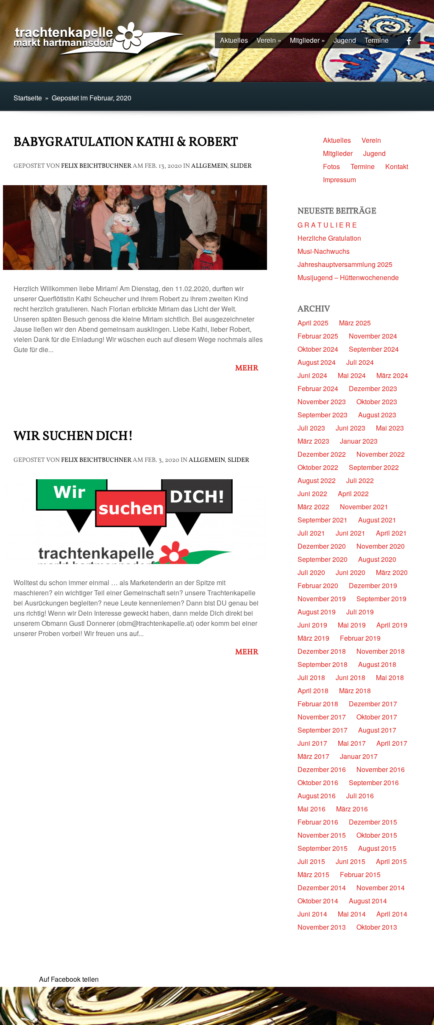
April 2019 (391, 625)
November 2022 (380, 454)
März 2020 (392, 572)
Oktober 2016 (318, 782)
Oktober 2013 (376, 927)
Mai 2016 (312, 809)
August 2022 (317, 480)
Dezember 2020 (322, 546)
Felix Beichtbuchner (96, 166)
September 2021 (323, 520)
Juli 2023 (311, 428)
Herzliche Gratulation (329, 238)
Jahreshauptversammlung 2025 (345, 264)
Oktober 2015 (376, 835)
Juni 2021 (350, 533)
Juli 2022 (360, 480)
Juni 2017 (312, 743)
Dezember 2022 (322, 454)
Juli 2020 (311, 572)
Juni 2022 (312, 493)
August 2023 (377, 414)
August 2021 (377, 520)
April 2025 (313, 323)
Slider (241, 166)
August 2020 (377, 559)
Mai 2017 (352, 743)
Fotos (331, 166)
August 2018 (377, 664)
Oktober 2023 (376, 401)
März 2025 (355, 323)
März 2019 (313, 638)
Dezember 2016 (322, 769)
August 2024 (317, 362)
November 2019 (322, 598)
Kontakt (396, 166)
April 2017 (391, 743)
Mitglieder (307, 40)
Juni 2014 (312, 914)
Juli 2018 (311, 677)
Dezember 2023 (373, 388)
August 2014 (368, 901)
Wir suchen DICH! (73, 436)
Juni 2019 (312, 625)
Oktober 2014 (318, 901)
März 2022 (313, 506)
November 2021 (364, 506)
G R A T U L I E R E (327, 225)
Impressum (339, 179)
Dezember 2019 (373, 585)
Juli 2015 (311, 861)
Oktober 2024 (318, 349)
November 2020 (380, 546)
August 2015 (377, 848)
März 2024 (392, 375)
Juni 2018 (350, 677)
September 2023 (323, 414)
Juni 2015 (350, 861)
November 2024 (373, 336)
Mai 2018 (390, 677)
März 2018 (355, 690)
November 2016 (380, 769)
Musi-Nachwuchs (324, 251)
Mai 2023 (390, 428)
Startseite (28, 98)
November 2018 (380, 651)
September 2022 (374, 467)
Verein (268, 40)
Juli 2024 (360, 362)
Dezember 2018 (322, 651)
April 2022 (353, 493)
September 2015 (323, 848)
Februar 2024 (318, 388)
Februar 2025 (318, 336)
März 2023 (313, 441)
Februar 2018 (318, 703)
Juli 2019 (360, 612)
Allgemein (209, 166)
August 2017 (377, 730)
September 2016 (374, 782)
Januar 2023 (359, 441)
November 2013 (322, 927)
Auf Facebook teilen (69, 979)
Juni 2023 (350, 428)
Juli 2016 (360, 795)
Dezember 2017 (373, 703)
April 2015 (391, 861)
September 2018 (323, 664)
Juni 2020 (350, 572)
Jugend (345, 40)
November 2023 (322, 401)
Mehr (249, 368)
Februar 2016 (318, 822)
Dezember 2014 (322, 887)
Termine (376, 40)
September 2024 (374, 349)
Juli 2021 (311, 533)
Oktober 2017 (376, 717)
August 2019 (317, 612)
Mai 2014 (352, 914)
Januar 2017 (359, 756)
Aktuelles (234, 40)
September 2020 (323, 559)
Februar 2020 (318, 585)
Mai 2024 (352, 375)
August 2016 (317, 795)
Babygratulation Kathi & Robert (126, 142)
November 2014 (380, 887)
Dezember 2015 (373, 822)
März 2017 (313, 756)
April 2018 (313, 690)
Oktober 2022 (318, 467)
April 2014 (391, 914)
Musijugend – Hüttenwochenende (348, 277)
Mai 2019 (352, 625)
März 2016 (352, 809)
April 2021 (391, 533)
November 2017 (322, 717)
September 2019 (381, 598)
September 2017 (323, 730)
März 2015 (313, 874)
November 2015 (322, 835)
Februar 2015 (360, 874)
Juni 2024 (312, 375)
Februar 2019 (360, 638)
